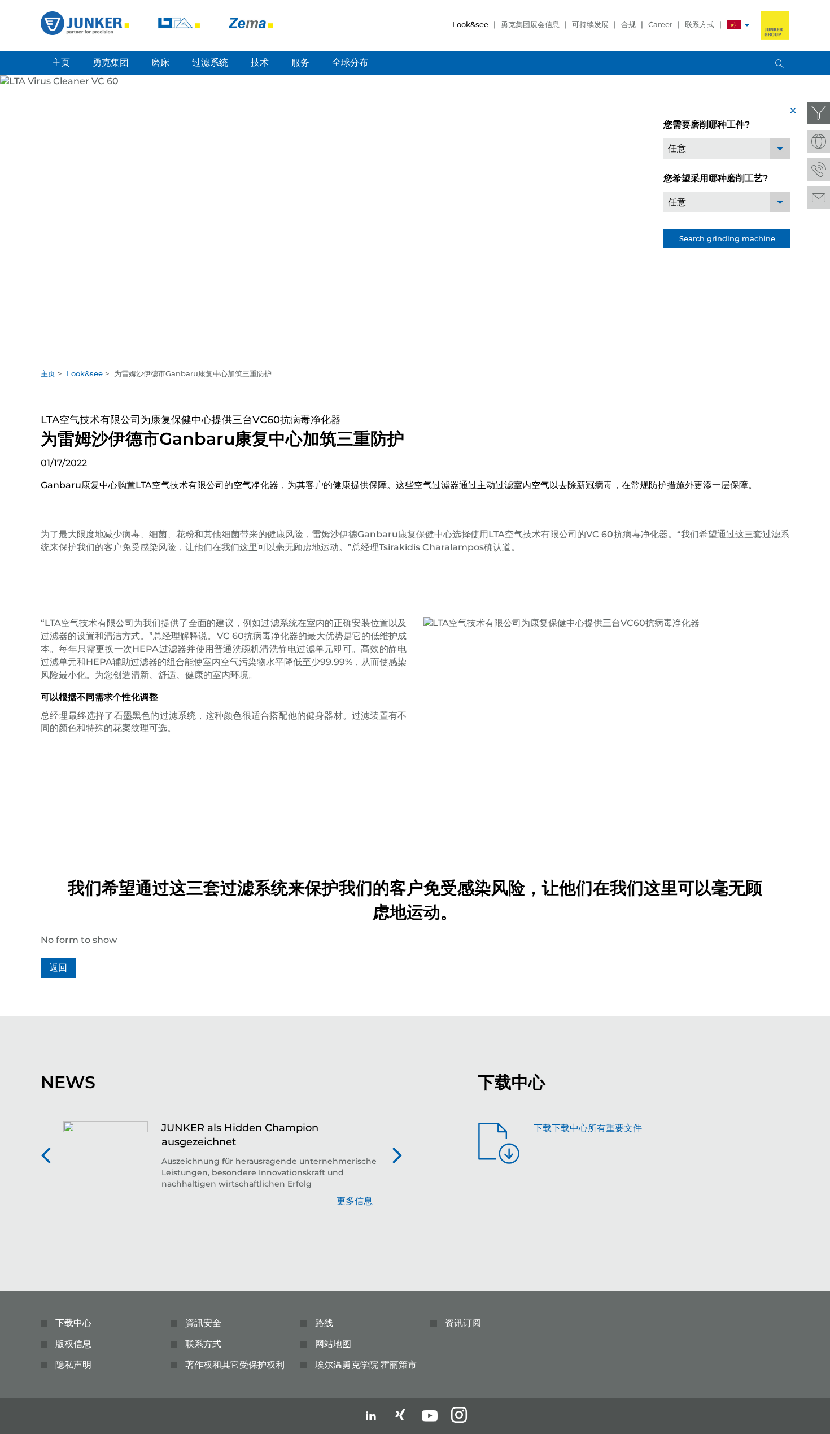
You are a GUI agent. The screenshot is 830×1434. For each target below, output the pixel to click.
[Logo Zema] (251, 22)
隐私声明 (73, 1364)
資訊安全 (203, 1323)
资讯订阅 (463, 1323)
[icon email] (818, 197)
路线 (324, 1323)
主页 (48, 373)
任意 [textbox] (677, 148)
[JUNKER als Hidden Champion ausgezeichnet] (105, 1170)
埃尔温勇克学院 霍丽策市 (366, 1364)
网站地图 (333, 1344)
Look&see (470, 24)
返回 (58, 967)
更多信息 (355, 1201)
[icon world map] (818, 141)
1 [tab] (415, 351)
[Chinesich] (734, 26)
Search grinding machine (727, 238)
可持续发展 (590, 24)
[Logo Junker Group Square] (775, 25)
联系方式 (699, 24)
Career (660, 24)
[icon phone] (818, 169)
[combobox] (726, 148)
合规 (628, 24)
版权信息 (73, 1344)
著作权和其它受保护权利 (235, 1364)
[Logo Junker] (86, 22)
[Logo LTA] (180, 22)
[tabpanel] (415, 218)
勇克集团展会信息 (530, 24)
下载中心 (73, 1323)
